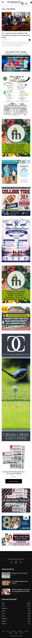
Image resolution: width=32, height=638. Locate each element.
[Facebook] (11, 562)
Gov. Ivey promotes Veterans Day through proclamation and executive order (16, 35)
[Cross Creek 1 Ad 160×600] (16, 387)
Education (13, 631)
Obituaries (20, 631)
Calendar (10, 633)
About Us (21, 633)
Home (3, 6)
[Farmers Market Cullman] (16, 137)
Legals (15, 633)
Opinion (26, 631)
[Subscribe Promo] (16, 500)
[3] (16, 172)
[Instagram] (16, 562)
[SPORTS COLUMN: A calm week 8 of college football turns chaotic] (6, 592)
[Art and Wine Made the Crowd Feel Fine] (6, 583)
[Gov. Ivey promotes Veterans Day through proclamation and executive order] (16, 21)
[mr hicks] (16, 539)
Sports (8, 631)
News (3, 30)
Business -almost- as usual (19, 573)
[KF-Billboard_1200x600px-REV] (16, 523)
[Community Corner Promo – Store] (16, 318)
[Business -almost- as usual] (6, 575)
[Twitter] (20, 562)
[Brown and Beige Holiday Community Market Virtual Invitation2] (16, 95)
